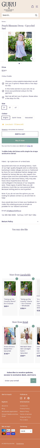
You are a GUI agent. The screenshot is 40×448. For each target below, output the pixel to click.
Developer (20, 444)
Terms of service (26, 414)
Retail (25, 322)
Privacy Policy (25, 409)
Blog (3, 409)
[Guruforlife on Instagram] (21, 398)
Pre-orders (24, 420)
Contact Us (24, 406)
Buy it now (20, 140)
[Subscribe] (33, 380)
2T (4, 108)
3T (10, 108)
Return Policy (7, 221)
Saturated (29, 118)
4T (16, 108)
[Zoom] (32, 58)
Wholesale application (10, 411)
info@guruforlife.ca (13, 211)
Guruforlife (25, 274)
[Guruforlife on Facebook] (25, 398)
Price (4, 67)
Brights (5, 118)
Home (3, 21)
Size (3, 104)
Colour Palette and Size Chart (10, 415)
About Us (5, 406)
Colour (4, 114)
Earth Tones (16, 118)
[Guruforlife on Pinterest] (28, 398)
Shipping (5, 129)
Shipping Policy (25, 417)
